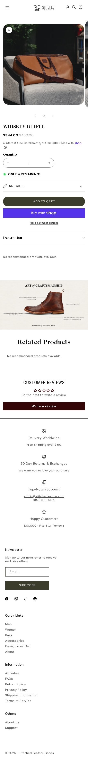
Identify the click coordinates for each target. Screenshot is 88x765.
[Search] (74, 7)
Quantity (10, 155)
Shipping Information (21, 695)
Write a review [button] (44, 406)
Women (11, 630)
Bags (8, 635)
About (10, 652)
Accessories (15, 641)
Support (11, 728)
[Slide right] (53, 115)
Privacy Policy (16, 690)
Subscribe (27, 585)
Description (12, 238)
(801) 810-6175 (44, 500)
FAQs (9, 679)
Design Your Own (18, 646)
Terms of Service (18, 701)
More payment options (44, 222)
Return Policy (15, 684)
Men (8, 624)
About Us (12, 722)
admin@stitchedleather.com (44, 496)
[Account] (68, 7)
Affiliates (12, 673)
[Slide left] (34, 115)
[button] (44, 186)
